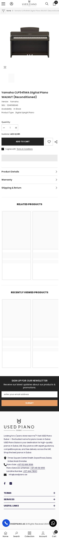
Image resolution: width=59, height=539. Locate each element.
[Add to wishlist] (49, 142)
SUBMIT (29, 403)
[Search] (47, 4)
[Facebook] (5, 483)
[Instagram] (11, 483)
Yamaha (14, 101)
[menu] (3, 4)
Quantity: (6, 122)
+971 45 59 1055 (37, 468)
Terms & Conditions (25, 149)
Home (9, 11)
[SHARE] (55, 142)
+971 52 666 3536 (25, 464)
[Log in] (11, 4)
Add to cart (23, 141)
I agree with (10, 149)
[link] (16, 255)
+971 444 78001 (30, 471)
